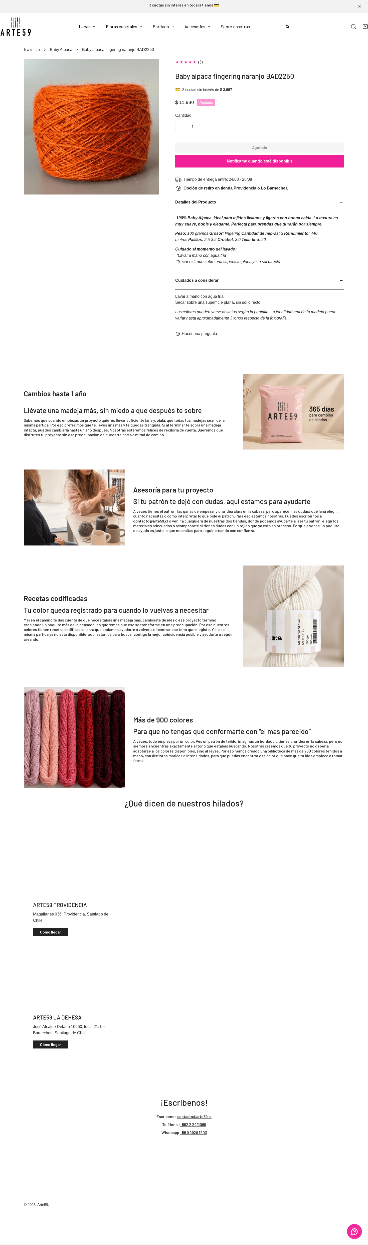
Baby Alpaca (61, 50)
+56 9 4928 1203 (193, 1132)
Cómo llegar (50, 932)
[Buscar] (353, 26)
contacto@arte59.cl (194, 1116)
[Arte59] (15, 26)
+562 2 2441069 (193, 1124)
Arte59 (42, 1205)
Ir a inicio (32, 50)
